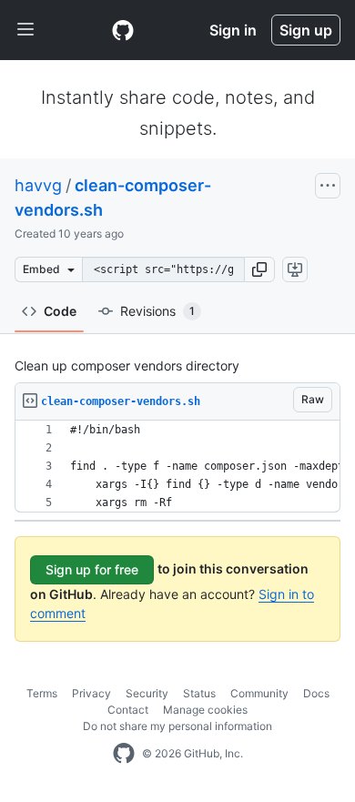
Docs (316, 693)
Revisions (157, 311)
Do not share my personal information (177, 726)
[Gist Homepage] (123, 30)
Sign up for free (92, 569)
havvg (38, 185)
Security (147, 693)
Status (199, 693)
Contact (127, 709)
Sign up (305, 30)
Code (60, 311)
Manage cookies (205, 709)
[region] (177, 467)
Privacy (91, 693)
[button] (259, 269)
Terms (41, 693)
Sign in (233, 30)
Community (259, 693)
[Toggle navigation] (25, 30)
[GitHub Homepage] (124, 754)
